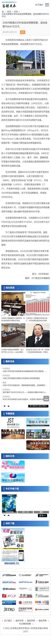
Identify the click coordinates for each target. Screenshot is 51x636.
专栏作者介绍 (12, 489)
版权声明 (31, 620)
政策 (9, 12)
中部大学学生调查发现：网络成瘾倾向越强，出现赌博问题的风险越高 (25, 385)
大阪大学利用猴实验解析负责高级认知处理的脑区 (21, 378)
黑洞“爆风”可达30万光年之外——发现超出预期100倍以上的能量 (25, 392)
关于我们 (39, 5)
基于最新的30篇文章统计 (38, 406)
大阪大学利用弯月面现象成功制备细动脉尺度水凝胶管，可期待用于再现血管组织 (25, 371)
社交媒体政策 (25, 624)
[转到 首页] (3, 12)
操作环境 (19, 620)
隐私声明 (42, 620)
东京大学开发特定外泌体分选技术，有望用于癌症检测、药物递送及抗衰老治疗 (25, 399)
